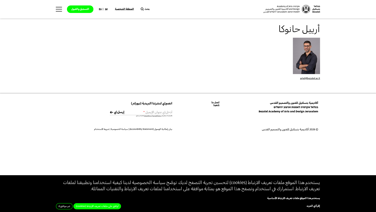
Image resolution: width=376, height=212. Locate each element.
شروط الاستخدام (148, 116)
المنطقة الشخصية (124, 9)
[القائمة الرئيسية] (59, 9)
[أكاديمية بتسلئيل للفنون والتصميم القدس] (291, 9)
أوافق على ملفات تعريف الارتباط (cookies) (97, 206)
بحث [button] (147, 9)
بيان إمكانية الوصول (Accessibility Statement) (150, 129)
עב (106, 9)
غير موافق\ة (64, 206)
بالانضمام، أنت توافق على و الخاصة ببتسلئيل (154, 116)
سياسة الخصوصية (156, 116)
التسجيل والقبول (80, 9)
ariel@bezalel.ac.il (310, 78)
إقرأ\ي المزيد (313, 206)
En (100, 9)
